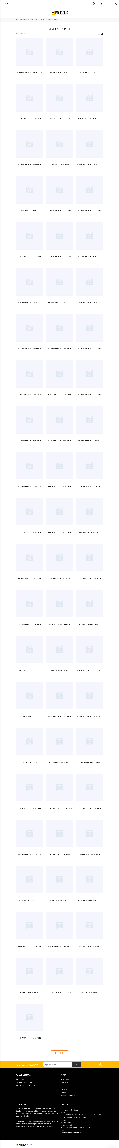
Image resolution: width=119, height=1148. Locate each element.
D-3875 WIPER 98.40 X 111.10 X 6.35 (89, 256)
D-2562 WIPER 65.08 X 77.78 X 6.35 (89, 348)
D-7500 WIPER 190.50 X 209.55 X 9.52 (59, 72)
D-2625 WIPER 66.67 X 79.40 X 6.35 (29, 394)
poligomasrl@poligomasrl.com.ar (71, 1132)
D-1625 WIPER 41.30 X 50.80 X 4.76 (89, 992)
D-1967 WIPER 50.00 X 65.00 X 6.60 (59, 256)
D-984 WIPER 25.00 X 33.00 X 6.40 (89, 762)
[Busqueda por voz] (93, 3)
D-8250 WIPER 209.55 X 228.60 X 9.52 (89, 302)
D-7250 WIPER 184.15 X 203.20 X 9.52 (89, 532)
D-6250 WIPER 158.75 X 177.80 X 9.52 (59, 302)
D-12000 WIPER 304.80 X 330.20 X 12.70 (89, 716)
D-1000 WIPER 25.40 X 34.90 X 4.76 (30, 808)
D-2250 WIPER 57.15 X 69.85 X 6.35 (59, 118)
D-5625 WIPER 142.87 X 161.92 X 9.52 (59, 946)
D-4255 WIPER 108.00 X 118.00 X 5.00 (59, 348)
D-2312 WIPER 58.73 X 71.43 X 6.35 (89, 72)
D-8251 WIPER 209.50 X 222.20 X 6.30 (29, 946)
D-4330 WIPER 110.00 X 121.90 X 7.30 (89, 440)
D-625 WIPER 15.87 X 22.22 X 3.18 (29, 670)
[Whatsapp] (100, 1064)
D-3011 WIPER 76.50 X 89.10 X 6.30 (89, 486)
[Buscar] (101, 3)
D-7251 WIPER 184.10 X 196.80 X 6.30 (29, 440)
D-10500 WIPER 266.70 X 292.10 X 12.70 (29, 72)
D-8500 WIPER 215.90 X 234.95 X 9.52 (29, 578)
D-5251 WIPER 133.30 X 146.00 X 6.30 (59, 440)
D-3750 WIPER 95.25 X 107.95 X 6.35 (29, 164)
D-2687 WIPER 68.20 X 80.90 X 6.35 (59, 394)
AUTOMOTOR (20, 1079)
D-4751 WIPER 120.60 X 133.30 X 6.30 (59, 716)
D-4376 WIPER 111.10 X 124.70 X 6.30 (59, 164)
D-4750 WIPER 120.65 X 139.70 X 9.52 (29, 854)
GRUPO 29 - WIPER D (53, 20)
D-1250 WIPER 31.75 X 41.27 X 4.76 (29, 900)
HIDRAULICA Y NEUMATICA (38, 20)
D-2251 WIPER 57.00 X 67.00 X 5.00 (30, 118)
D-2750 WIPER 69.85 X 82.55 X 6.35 (89, 394)
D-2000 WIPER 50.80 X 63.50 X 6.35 (89, 210)
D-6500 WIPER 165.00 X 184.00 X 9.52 (29, 302)
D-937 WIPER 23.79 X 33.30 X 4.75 (59, 762)
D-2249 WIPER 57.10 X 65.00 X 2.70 (89, 118)
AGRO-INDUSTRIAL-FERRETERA (25, 1086)
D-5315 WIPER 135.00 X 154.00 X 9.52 (29, 210)
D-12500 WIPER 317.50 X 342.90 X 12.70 (59, 578)
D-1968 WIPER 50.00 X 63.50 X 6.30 (30, 256)
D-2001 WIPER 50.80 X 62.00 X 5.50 (59, 210)
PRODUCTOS (25, 20)
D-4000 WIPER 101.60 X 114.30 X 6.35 (59, 854)
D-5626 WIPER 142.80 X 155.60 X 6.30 (89, 808)
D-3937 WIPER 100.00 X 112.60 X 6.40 (29, 992)
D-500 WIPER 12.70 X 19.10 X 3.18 (59, 624)
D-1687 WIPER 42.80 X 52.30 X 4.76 (30, 1038)
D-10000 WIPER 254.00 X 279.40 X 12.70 (59, 808)
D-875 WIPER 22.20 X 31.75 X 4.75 (29, 762)
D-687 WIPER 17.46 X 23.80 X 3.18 (59, 670)
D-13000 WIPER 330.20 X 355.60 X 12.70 (89, 164)
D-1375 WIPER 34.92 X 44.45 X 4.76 (89, 900)
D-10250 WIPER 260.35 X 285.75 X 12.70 (89, 670)
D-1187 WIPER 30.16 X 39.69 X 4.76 (89, 854)
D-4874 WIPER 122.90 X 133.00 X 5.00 (89, 578)
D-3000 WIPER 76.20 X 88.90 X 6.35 (59, 486)
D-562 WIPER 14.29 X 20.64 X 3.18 (89, 624)
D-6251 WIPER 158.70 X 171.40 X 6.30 (29, 624)
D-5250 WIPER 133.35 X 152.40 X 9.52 (29, 486)
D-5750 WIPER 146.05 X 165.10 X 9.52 (29, 716)
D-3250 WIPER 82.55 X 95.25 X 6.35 (59, 532)
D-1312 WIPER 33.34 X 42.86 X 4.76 (59, 900)
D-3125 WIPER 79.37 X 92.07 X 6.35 (30, 532)
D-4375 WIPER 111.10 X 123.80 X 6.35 (29, 348)
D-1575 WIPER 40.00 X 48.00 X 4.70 (59, 992)
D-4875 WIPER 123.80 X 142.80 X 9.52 (89, 946)
